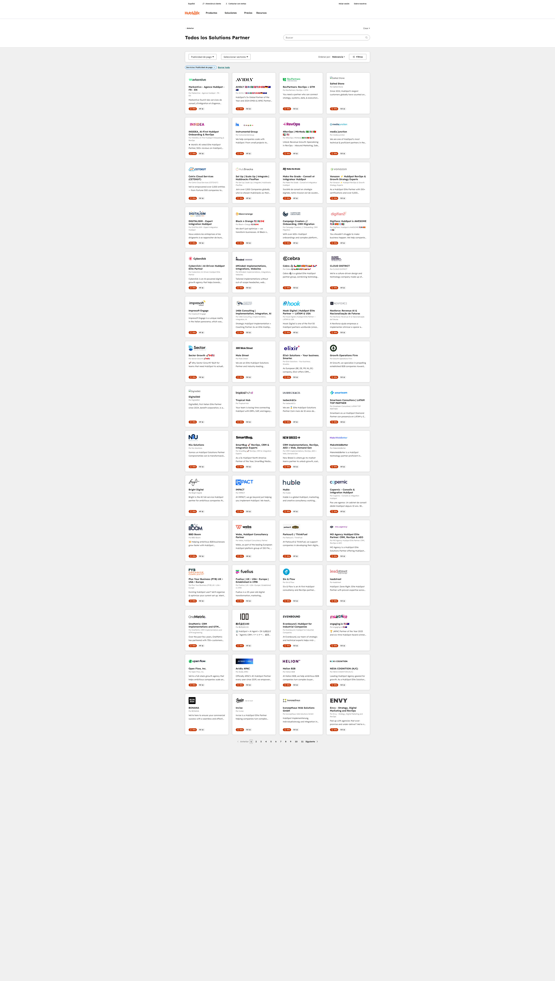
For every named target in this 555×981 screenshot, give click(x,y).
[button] (366, 28)
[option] (201, 56)
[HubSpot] (192, 13)
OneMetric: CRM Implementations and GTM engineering (204, 625)
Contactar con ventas (237, 4)
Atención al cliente (213, 4)
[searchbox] (326, 37)
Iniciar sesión (344, 4)
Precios (248, 13)
